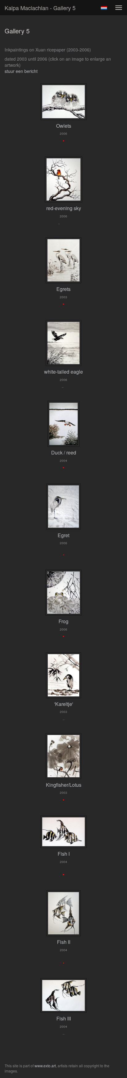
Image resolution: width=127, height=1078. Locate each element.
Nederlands (103, 8)
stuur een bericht (21, 71)
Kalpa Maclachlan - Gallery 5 (40, 8)
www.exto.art (45, 1065)
